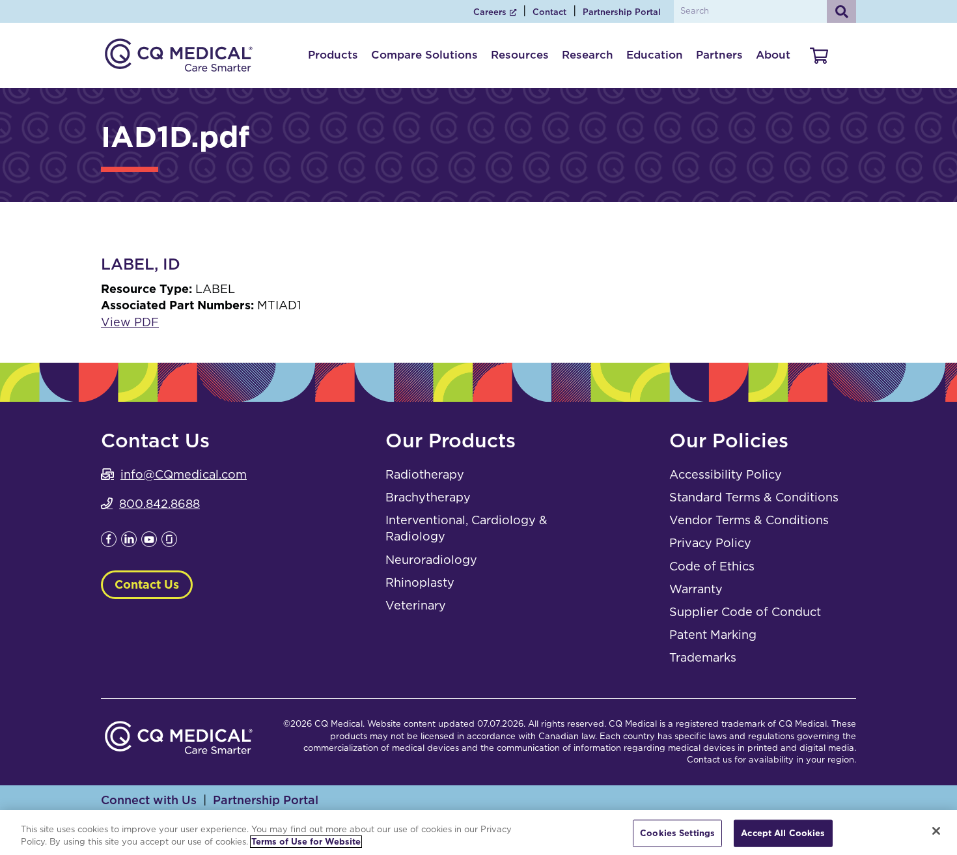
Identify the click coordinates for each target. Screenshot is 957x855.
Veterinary (415, 605)
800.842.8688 (159, 504)
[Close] (936, 831)
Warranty (696, 589)
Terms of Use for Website (306, 842)
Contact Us (147, 584)
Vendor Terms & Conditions (749, 520)
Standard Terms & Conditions (754, 497)
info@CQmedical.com (183, 474)
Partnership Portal (622, 12)
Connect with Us (149, 800)
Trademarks (702, 657)
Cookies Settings (677, 833)
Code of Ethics (712, 566)
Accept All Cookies (783, 833)
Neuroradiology (431, 560)
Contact (549, 12)
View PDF (130, 322)
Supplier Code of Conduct (745, 612)
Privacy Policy (710, 543)
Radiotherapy (424, 474)
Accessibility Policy (725, 474)
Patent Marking (712, 634)
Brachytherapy (428, 497)
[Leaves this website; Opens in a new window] (109, 543)
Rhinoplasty (419, 582)
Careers (489, 12)
